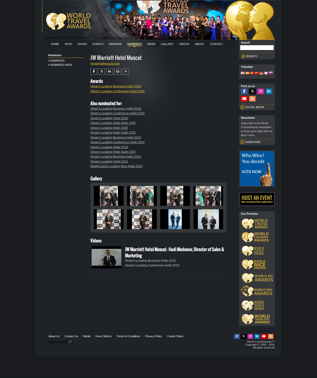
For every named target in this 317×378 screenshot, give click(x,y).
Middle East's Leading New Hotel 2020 (116, 166)
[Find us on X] (252, 91)
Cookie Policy (175, 336)
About (199, 44)
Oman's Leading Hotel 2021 (109, 161)
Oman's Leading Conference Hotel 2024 (117, 142)
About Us (54, 336)
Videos (184, 44)
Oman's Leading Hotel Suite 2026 (113, 123)
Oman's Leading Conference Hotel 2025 (117, 91)
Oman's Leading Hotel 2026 (109, 118)
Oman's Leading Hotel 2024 (109, 147)
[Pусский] (271, 73)
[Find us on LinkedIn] (269, 91)
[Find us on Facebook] (244, 91)
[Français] (266, 73)
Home (55, 44)
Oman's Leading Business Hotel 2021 (115, 156)
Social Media (254, 107)
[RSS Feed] (252, 99)
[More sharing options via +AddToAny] (126, 71)
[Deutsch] (262, 73)
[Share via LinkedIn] (109, 71)
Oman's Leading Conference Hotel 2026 (117, 113)
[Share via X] (102, 71)
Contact (216, 44)
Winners (115, 44)
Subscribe (253, 142)
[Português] (252, 73)
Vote (68, 44)
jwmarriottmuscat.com (105, 63)
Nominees (134, 44)
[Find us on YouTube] (244, 99)
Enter (82, 44)
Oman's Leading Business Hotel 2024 (115, 137)
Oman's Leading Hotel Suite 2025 (113, 132)
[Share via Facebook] (94, 71)
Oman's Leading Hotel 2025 (109, 128)
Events (98, 44)
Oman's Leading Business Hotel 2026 (115, 108)
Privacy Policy (153, 336)
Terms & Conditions (128, 336)
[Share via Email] (118, 71)
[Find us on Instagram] (260, 91)
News (151, 44)
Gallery (167, 44)
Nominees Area (61, 64)
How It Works (103, 336)
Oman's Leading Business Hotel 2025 (115, 86)
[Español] (247, 73)
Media (86, 336)
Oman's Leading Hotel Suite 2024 (113, 152)
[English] (243, 73)
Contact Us (71, 336)
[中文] (257, 73)
